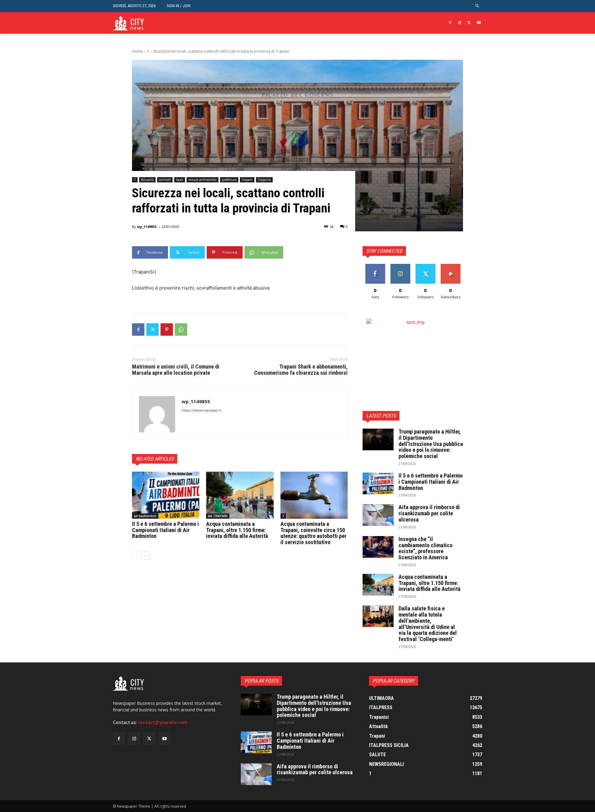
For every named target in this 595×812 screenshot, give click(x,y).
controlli (165, 179)
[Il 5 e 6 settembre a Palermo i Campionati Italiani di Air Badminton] (165, 495)
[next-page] (146, 556)
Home (137, 51)
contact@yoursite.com (162, 722)
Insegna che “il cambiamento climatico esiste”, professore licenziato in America (425, 548)
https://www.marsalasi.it (201, 410)
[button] (477, 6)
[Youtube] (478, 23)
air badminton (145, 516)
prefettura (229, 179)
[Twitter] (469, 23)
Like (375, 266)
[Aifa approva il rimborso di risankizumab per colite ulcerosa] (378, 515)
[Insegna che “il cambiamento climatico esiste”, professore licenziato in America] (378, 547)
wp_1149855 (146, 226)
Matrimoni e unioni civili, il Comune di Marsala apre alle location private (175, 369)
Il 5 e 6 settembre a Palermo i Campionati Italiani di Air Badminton (165, 530)
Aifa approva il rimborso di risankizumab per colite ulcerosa (429, 513)
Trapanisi (264, 179)
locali (179, 179)
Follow (400, 266)
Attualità (147, 179)
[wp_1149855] (157, 414)
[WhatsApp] (181, 329)
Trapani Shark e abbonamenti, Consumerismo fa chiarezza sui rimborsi (301, 369)
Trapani (247, 179)
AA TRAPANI (217, 516)
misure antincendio (202, 179)
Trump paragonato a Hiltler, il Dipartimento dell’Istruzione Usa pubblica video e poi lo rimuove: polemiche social (431, 443)
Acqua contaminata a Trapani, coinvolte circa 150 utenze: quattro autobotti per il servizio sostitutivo (313, 533)
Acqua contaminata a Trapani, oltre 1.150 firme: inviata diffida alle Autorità (237, 530)
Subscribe (450, 266)
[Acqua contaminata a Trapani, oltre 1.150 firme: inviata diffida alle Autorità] (239, 495)
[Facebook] (450, 23)
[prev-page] (136, 556)
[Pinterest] (167, 329)
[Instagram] (459, 23)
